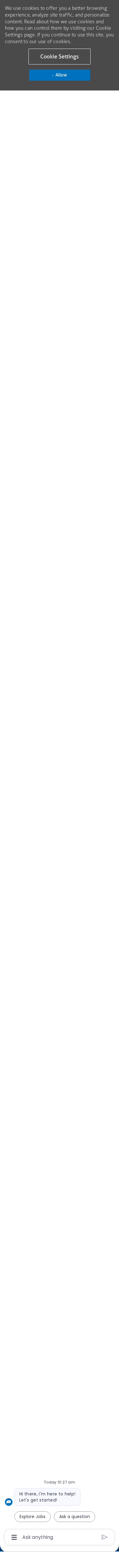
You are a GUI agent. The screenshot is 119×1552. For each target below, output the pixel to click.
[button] (59, 57)
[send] (105, 1537)
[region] (59, 773)
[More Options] (14, 1537)
